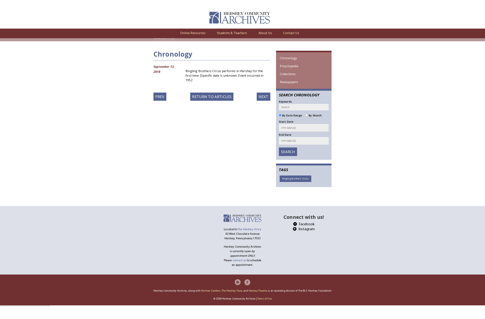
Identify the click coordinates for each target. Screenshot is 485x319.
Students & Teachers (232, 33)
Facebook (306, 224)
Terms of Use (264, 298)
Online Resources (193, 33)
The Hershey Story (232, 290)
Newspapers (289, 82)
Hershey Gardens (211, 290)
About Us (265, 33)
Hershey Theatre (258, 290)
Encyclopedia (289, 66)
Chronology (288, 58)
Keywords (285, 101)
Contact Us (291, 33)
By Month (315, 115)
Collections (288, 74)
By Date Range (291, 115)
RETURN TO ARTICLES (212, 96)
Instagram (306, 228)
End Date (285, 134)
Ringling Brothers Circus (295, 178)
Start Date (286, 121)
